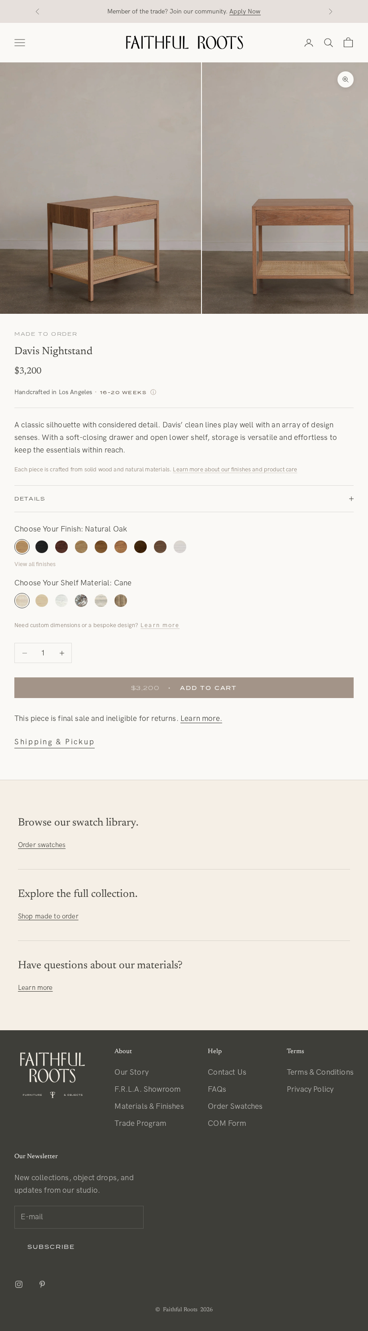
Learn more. (201, 718)
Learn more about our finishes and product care (235, 469)
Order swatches (42, 845)
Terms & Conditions (320, 1072)
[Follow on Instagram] (18, 1284)
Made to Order (45, 333)
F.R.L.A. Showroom (147, 1089)
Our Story (131, 1072)
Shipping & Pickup (54, 742)
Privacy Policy (310, 1089)
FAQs (217, 1089)
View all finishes (35, 564)
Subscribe (51, 1247)
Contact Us (227, 1072)
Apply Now (244, 11)
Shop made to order (48, 916)
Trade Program (140, 1123)
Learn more (160, 625)
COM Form (227, 1123)
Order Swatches (235, 1106)
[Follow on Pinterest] (42, 1284)
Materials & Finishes (149, 1106)
